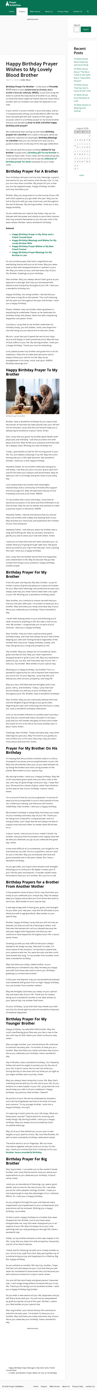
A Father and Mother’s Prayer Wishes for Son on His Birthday (33, 1373)
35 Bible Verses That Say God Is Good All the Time (82, 87)
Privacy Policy (62, 11)
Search (77, 25)
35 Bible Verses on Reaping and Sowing (82, 107)
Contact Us (77, 11)
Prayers (22, 11)
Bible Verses (35, 11)
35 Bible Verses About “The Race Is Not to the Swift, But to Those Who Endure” (82, 74)
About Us (49, 11)
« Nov (81, 175)
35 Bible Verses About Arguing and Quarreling (81, 61)
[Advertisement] (33, 37)
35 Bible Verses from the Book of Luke (81, 97)
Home (11, 11)
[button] (88, 11)
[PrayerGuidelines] (13, 4)
